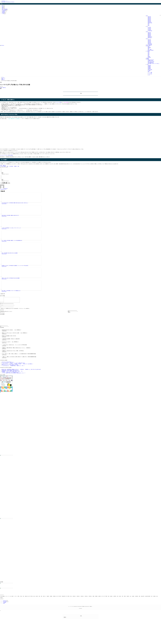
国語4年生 (149, 19)
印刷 (0, 82)
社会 (147, 26)
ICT (8, 596)
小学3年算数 (11, 166)
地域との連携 (150, 69)
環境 (148, 48)
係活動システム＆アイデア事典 (29, 596)
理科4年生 (149, 40)
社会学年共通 (150, 30)
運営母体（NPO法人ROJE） (85, 606)
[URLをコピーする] (2, 173)
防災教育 (1, 597)
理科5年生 (149, 41)
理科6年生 (149, 42)
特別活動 (149, 57)
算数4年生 (149, 35)
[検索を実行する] (8, 326)
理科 (147, 38)
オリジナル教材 (11, 596)
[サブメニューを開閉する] (4, 5)
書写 (148, 25)
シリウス (15, 596)
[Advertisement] (6, 320)
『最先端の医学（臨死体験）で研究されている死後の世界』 (11, 339)
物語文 (120, 596)
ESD (6, 596)
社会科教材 (136, 596)
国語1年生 (149, 16)
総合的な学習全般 (150, 50)
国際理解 (149, 47)
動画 (34, 596)
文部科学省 (114, 596)
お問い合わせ (79, 606)
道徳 (148, 53)
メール (1, 305)
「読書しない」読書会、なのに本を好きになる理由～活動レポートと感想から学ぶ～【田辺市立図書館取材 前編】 (19, 357)
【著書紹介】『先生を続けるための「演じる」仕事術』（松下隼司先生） (13, 351)
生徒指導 (128, 596)
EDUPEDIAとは (75, 606)
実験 (70, 596)
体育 (23, 596)
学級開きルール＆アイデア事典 (57, 596)
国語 (147, 15)
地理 (41, 596)
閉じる (65, 617)
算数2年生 (149, 33)
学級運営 (51, 596)
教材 (148, 71)
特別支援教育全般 (150, 62)
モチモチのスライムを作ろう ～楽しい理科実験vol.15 (10, 342)
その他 (3, 13)
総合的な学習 (148, 45)
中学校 (21, 596)
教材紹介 (111, 596)
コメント (2, 302)
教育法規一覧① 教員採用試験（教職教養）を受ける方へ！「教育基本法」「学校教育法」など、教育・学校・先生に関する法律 (21, 369)
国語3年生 (149, 18)
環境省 (125, 596)
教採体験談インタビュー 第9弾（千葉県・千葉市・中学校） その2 (12, 371)
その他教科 (148, 51)
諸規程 (91, 606)
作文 (148, 24)
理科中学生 (149, 43)
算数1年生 (149, 32)
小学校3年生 (78, 596)
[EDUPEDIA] (2, 45)
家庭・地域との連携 (151, 61)
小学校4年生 (82, 596)
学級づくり (44, 596)
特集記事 (149, 65)
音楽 (148, 54)
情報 (148, 46)
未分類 (4, 603)
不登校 (18, 596)
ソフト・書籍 (150, 72)
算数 (147, 31)
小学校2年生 (74, 596)
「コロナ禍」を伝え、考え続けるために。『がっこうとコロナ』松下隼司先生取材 (14, 345)
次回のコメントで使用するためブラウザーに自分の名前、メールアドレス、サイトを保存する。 (15, 308)
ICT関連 (149, 70)
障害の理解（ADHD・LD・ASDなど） (154, 63)
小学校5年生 (86, 596)
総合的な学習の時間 (147, 596)
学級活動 (149, 68)
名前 (1, 303)
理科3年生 (149, 39)
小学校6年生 (90, 596)
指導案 (93, 596)
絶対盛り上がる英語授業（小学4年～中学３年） (9, 336)
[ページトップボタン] (0, 610)
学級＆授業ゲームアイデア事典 (65, 596)
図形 (7, 166)
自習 (151, 596)
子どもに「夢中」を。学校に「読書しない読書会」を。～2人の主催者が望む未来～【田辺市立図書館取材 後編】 (19, 354)
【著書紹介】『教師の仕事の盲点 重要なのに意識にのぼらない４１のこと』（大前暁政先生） (16, 348)
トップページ (71, 606)
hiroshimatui (6, 188)
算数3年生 (149, 34)
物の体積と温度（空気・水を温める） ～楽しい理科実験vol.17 (11, 330)
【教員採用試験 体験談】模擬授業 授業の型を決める (10, 370)
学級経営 (147, 58)
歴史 (117, 596)
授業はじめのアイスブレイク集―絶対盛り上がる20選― (10, 364)
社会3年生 (149, 27)
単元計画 (37, 596)
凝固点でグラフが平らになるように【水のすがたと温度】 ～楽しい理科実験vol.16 (14, 333)
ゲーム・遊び (150, 73)
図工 (148, 55)
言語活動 (154, 596)
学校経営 (149, 66)
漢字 (148, 23)
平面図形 (15, 166)
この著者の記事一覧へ (3, 189)
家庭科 (149, 56)
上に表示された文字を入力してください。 (6, 311)
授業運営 (96, 596)
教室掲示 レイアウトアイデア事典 (102, 596)
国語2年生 (149, 17)
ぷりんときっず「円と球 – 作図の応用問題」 (6, 155)
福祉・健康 (149, 49)
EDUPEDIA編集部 (3, 166)
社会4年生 (149, 28)
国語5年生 (149, 20)
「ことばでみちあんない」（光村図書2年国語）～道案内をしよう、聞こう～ (13, 365)
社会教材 (133, 596)
